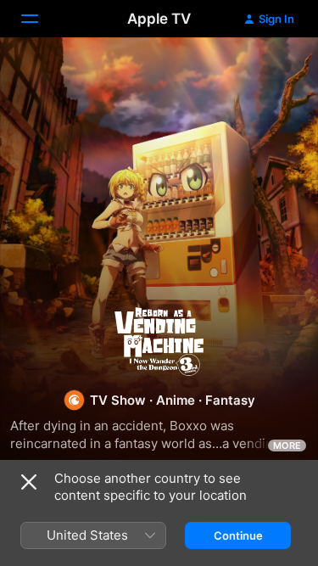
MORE (287, 445)
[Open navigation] (40, 18)
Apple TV (159, 18)
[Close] (28, 482)
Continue (238, 535)
